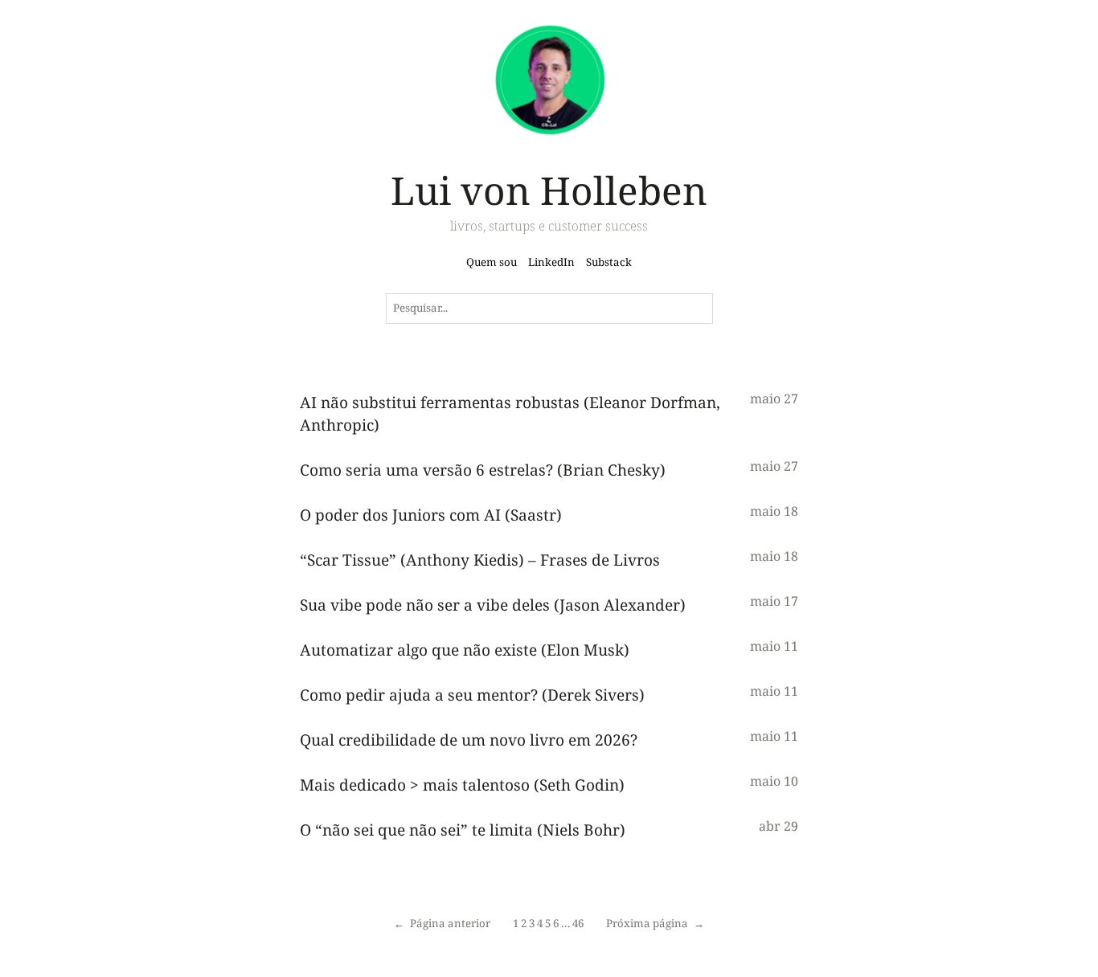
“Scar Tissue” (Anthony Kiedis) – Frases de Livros (480, 559)
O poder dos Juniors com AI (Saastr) (431, 514)
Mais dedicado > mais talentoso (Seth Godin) (462, 784)
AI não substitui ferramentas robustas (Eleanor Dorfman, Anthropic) (510, 413)
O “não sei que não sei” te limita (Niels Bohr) (462, 829)
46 (578, 923)
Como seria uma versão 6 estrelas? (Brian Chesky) (483, 469)
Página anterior (442, 923)
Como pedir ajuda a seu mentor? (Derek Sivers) (472, 694)
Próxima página (655, 923)
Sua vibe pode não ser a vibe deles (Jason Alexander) (493, 604)
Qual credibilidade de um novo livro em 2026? (468, 739)
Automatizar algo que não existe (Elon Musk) (464, 649)
